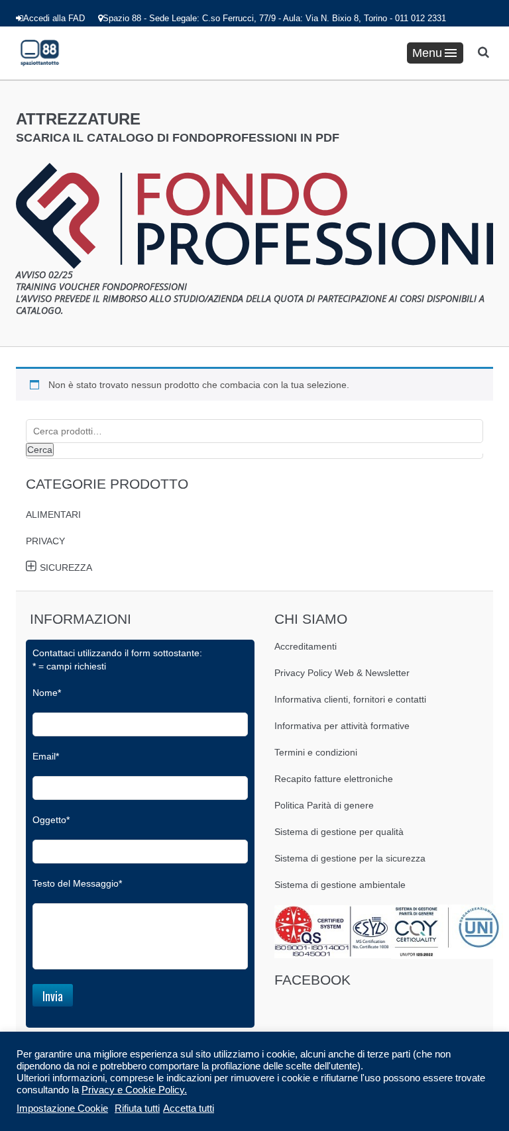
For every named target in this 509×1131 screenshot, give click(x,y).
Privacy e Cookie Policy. (134, 1090)
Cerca (39, 449)
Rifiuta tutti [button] (137, 1108)
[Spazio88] (40, 52)
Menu (427, 53)
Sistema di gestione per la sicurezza (349, 858)
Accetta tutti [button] (188, 1108)
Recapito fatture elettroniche (333, 778)
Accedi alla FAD (54, 18)
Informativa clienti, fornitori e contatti (350, 699)
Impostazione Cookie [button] (62, 1108)
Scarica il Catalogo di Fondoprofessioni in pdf (177, 137)
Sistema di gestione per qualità (339, 831)
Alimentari (53, 514)
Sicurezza (66, 567)
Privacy (45, 541)
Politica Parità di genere (324, 805)
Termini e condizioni (315, 752)
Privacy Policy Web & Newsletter (342, 672)
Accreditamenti (305, 646)
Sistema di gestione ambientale (340, 884)
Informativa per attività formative (342, 725)
